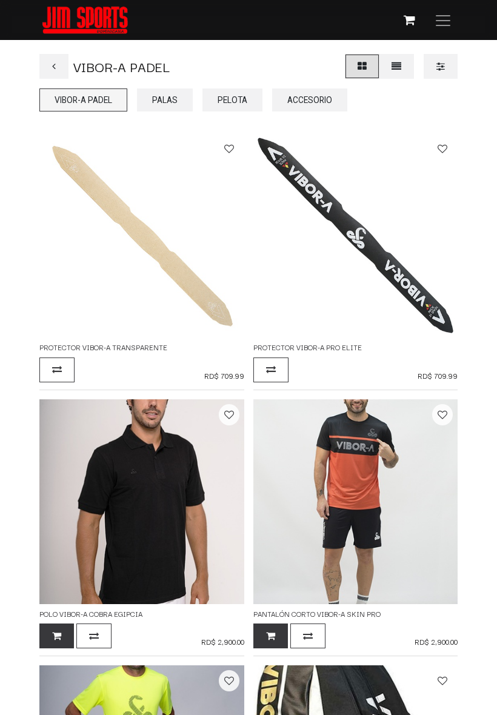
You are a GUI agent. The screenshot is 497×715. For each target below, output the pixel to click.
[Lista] (396, 66)
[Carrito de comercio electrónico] (409, 20)
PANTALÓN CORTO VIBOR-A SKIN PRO (317, 613)
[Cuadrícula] (362, 66)
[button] (229, 148)
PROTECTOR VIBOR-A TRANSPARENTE (103, 347)
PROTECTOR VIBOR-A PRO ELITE (307, 347)
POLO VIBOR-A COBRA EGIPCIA (90, 613)
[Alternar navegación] (443, 20)
